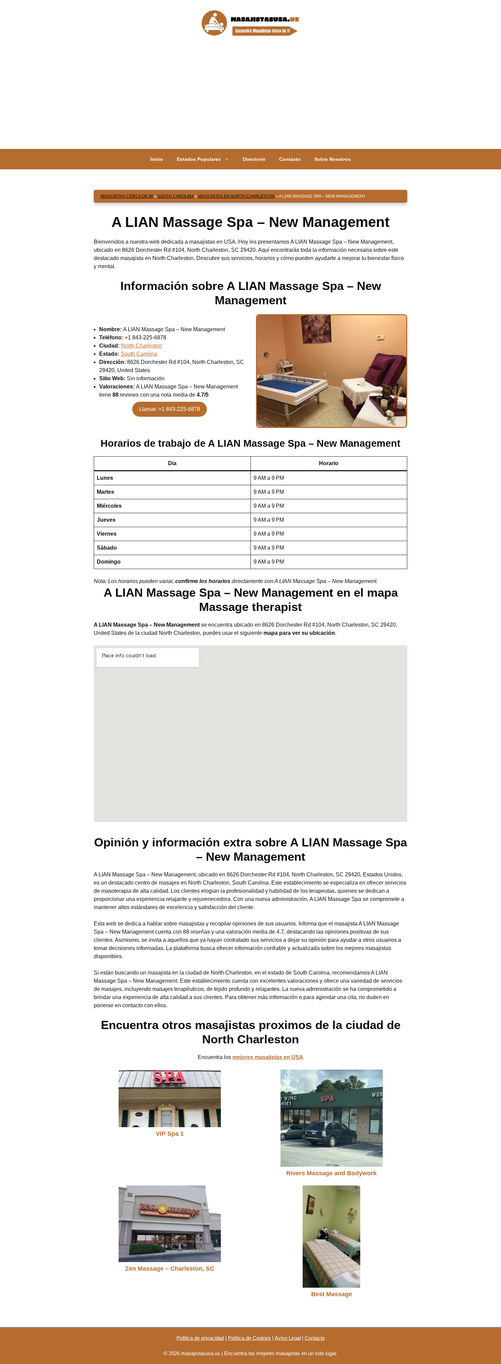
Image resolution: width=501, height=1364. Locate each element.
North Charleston (141, 346)
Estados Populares (199, 159)
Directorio (254, 159)
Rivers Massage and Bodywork (331, 1173)
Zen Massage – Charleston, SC (169, 1268)
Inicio (156, 159)
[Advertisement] (250, 97)
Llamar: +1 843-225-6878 (169, 409)
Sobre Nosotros (332, 159)
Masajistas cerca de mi (127, 196)
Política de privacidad (200, 1338)
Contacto (290, 159)
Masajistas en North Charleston (236, 196)
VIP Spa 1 (170, 1133)
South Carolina (175, 196)
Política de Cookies (249, 1338)
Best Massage (331, 1294)
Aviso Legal (288, 1338)
